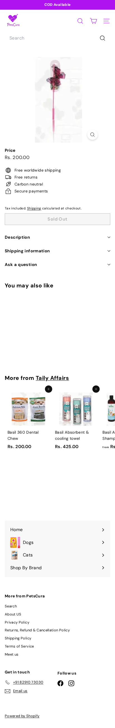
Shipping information (27, 251)
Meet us (11, 654)
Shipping (34, 208)
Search (11, 606)
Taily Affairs (52, 378)
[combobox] (57, 38)
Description (17, 237)
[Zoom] (92, 135)
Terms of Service (19, 646)
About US (13, 614)
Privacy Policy (17, 622)
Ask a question (21, 264)
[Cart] (93, 21)
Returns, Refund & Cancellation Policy (37, 630)
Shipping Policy (18, 638)
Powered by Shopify (22, 716)
